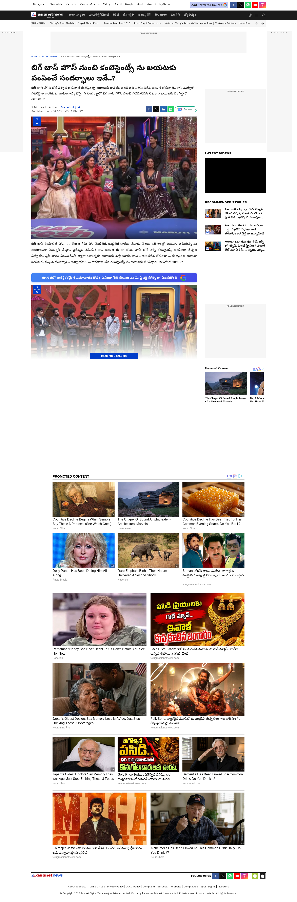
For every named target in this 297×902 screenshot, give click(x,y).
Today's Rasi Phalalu (62, 23)
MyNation (165, 4)
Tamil (118, 4)
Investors (223, 886)
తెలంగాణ (161, 14)
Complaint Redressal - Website (162, 886)
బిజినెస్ (175, 14)
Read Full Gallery (114, 356)
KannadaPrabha (90, 4)
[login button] (251, 15)
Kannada (71, 4)
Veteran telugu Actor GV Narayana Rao (188, 23)
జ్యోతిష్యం (190, 14)
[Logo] (48, 15)
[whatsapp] (248, 5)
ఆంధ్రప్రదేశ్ (144, 14)
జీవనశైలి (128, 14)
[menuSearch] (263, 15)
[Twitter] (240, 5)
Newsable (56, 4)
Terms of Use (96, 886)
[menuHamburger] (257, 15)
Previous (257, 23)
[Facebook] (233, 5)
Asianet (47, 875)
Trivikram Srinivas (225, 23)
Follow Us (190, 109)
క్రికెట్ (116, 14)
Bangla (129, 4)
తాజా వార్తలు (76, 14)
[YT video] (255, 5)
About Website (77, 886)
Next (263, 23)
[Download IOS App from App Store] (262, 876)
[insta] (262, 5)
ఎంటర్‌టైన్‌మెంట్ (99, 14)
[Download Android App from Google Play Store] (255, 876)
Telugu (107, 4)
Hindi (140, 4)
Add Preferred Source (206, 4)
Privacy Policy (115, 886)
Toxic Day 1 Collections (147, 23)
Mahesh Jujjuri (70, 107)
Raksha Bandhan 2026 (117, 23)
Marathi (151, 4)
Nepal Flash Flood (89, 23)
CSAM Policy (133, 886)
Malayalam (39, 4)
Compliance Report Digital (200, 886)
